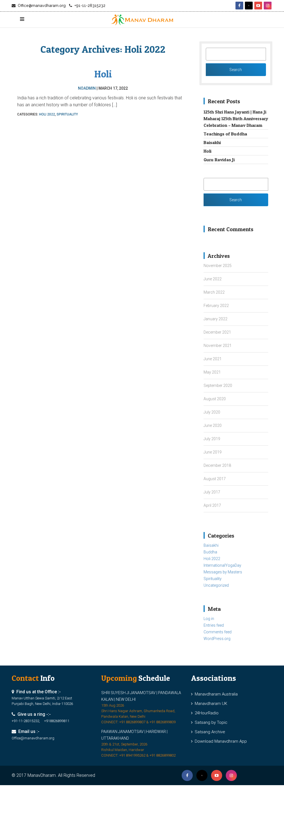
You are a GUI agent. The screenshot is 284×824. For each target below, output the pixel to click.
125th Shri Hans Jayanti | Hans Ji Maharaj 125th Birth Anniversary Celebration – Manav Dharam (236, 118)
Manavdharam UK (209, 703)
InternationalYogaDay (222, 565)
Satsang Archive (208, 731)
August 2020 (215, 399)
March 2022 (214, 292)
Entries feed (214, 625)
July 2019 (212, 439)
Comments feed (218, 632)
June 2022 (213, 279)
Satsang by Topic (209, 722)
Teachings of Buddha (225, 134)
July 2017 (212, 492)
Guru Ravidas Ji (219, 159)
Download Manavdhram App (219, 741)
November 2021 (218, 345)
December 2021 (217, 332)
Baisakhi (212, 142)
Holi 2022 (47, 114)
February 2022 (216, 305)
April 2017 (212, 505)
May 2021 (212, 372)
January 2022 (215, 319)
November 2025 (218, 265)
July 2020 (212, 412)
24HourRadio (205, 712)
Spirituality (67, 114)
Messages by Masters (223, 572)
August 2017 (215, 479)
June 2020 (213, 425)
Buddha (210, 552)
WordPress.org (217, 638)
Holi (103, 74)
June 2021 (213, 359)
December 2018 (217, 465)
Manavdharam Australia (215, 694)
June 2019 (213, 452)
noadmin (87, 88)
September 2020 (218, 385)
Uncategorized (216, 585)
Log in (209, 618)
